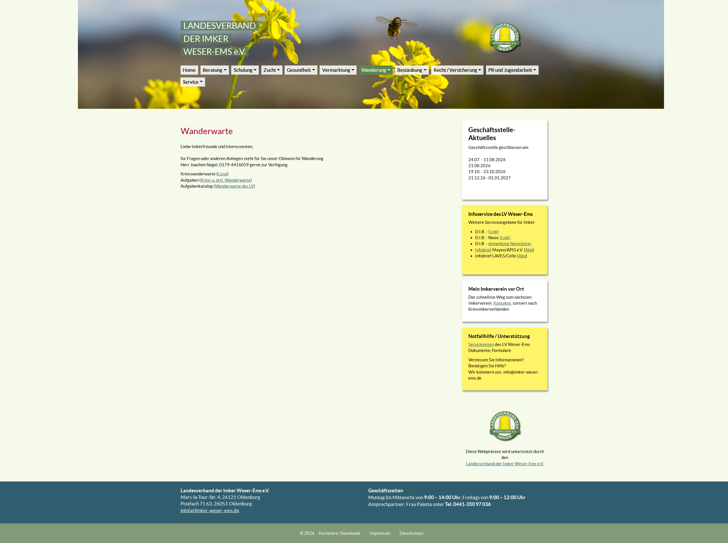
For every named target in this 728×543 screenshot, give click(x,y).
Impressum (380, 533)
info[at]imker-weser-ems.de (210, 510)
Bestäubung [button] (409, 70)
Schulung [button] (243, 70)
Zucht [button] (270, 70)
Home (189, 70)
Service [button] (190, 82)
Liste (222, 173)
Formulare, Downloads (340, 533)
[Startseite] (505, 37)
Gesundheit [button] (299, 70)
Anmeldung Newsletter (509, 243)
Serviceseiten (481, 344)
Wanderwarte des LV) (235, 186)
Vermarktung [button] (336, 70)
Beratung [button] (212, 70)
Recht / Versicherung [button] (455, 70)
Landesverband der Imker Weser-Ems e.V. (505, 463)
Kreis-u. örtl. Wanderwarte (226, 180)
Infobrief (483, 249)
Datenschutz (411, 533)
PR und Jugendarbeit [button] (510, 70)
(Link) (493, 231)
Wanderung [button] (373, 70)
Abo (529, 249)
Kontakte (502, 303)
